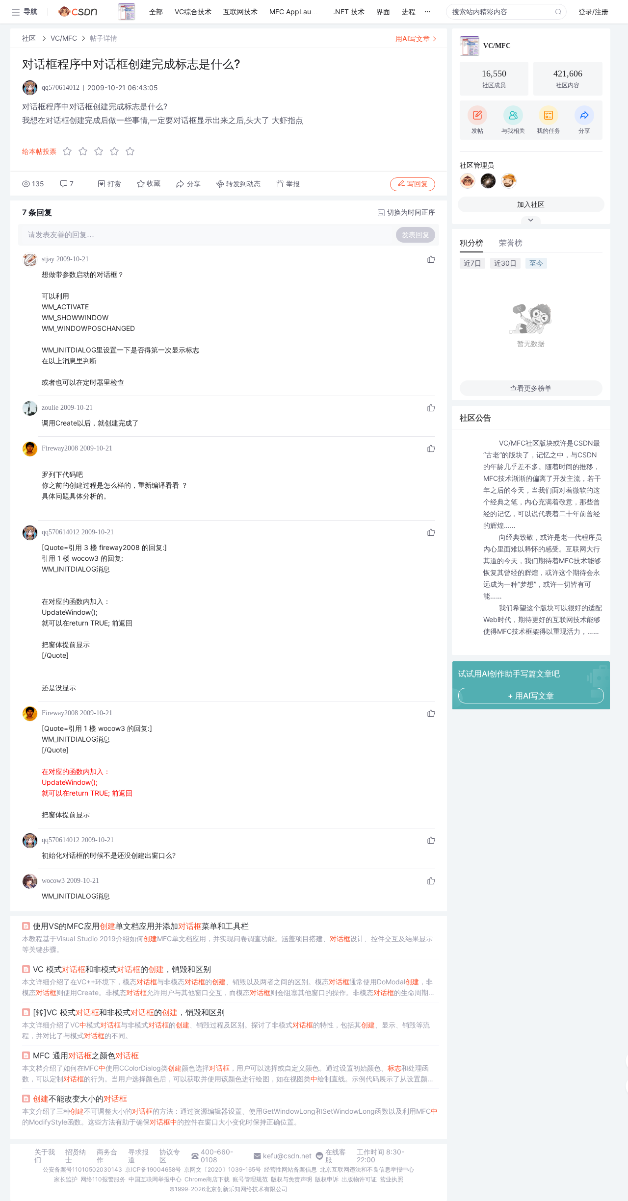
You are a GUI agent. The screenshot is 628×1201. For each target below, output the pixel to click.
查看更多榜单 (530, 388)
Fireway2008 (60, 448)
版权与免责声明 (291, 1179)
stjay (48, 259)
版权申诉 (327, 1179)
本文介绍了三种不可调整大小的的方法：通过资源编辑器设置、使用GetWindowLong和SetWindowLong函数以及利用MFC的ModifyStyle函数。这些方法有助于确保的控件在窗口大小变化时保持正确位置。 (230, 1116)
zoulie (50, 407)
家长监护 (66, 1179)
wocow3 (53, 880)
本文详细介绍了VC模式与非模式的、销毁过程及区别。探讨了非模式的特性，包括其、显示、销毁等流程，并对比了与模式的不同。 (226, 1030)
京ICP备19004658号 (153, 1169)
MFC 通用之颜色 (86, 1055)
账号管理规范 (250, 1179)
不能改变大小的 (80, 1098)
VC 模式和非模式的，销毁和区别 (122, 969)
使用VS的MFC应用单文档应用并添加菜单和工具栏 (141, 926)
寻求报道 (138, 1156)
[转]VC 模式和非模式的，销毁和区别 (129, 1012)
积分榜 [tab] (471, 243)
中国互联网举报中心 (155, 1179)
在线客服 (335, 1156)
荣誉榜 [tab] (511, 243)
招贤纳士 (75, 1156)
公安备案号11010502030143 (82, 1169)
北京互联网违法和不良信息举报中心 (367, 1169)
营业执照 (391, 1179)
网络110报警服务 (103, 1179)
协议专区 (169, 1156)
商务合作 (107, 1156)
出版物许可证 (359, 1179)
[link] (30, 38)
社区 (30, 38)
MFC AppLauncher (299, 11)
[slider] (101, 151)
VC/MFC (64, 38)
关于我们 (44, 1156)
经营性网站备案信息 (290, 1169)
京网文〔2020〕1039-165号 (222, 1169)
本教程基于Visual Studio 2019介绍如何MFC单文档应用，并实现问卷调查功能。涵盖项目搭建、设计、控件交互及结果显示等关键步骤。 (227, 943)
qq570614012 (60, 532)
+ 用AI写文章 (531, 696)
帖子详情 (103, 38)
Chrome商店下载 (207, 1179)
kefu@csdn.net (287, 1156)
